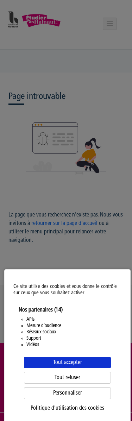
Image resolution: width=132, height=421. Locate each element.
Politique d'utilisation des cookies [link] (67, 408)
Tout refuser (67, 378)
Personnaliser (67, 393)
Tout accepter (67, 362)
